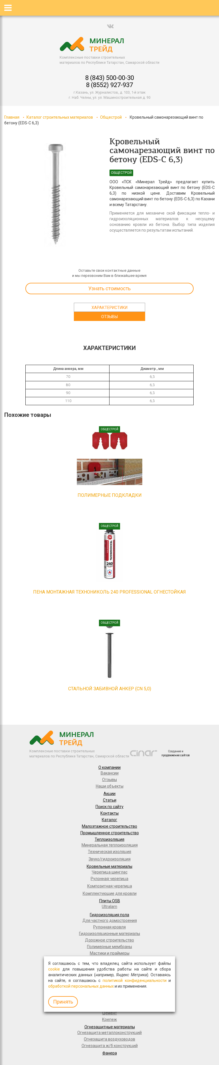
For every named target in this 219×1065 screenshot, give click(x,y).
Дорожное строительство (109, 940)
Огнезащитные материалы (109, 1027)
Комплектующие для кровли (110, 893)
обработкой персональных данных (81, 986)
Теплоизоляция (109, 839)
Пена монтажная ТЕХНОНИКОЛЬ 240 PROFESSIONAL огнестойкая (109, 592)
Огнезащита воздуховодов (109, 1039)
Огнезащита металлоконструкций (109, 1032)
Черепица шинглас (109, 872)
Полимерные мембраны (109, 946)
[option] (54, 194)
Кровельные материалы (109, 866)
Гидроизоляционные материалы (109, 933)
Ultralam (109, 906)
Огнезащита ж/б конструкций (110, 1045)
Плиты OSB (109, 901)
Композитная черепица (109, 886)
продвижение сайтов (175, 755)
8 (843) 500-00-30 (109, 77)
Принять (63, 1002)
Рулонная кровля (109, 927)
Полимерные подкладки (110, 495)
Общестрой (111, 117)
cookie (54, 969)
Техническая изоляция (109, 851)
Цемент (109, 1013)
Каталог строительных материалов (60, 117)
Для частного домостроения (109, 920)
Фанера (109, 1053)
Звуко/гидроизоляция (110, 859)
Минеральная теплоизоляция (110, 845)
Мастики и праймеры (109, 953)
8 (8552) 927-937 (109, 84)
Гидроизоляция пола (109, 914)
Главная (11, 117)
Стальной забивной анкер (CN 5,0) (109, 688)
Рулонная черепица (109, 878)
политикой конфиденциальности (135, 980)
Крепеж (109, 1019)
